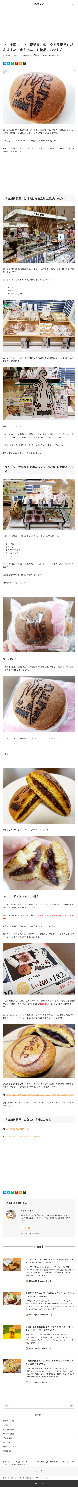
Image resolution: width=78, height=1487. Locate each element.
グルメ (5, 1438)
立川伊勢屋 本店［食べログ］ (18, 1128)
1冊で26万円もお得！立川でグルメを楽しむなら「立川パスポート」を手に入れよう (40, 1094)
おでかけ (6, 1421)
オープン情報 (8, 1434)
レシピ (5, 1442)
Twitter (25, 1234)
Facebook (35, 1234)
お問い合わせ (30, 1478)
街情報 (5, 1451)
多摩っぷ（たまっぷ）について (13, 1478)
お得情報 (6, 1425)
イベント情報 (8, 1429)
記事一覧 (26, 1227)
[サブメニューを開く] (73, 1438)
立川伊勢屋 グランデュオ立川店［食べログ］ (24, 1136)
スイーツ (55, 55)
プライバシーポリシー (43, 1478)
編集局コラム (8, 1446)
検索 (71, 1405)
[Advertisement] (39, 22)
